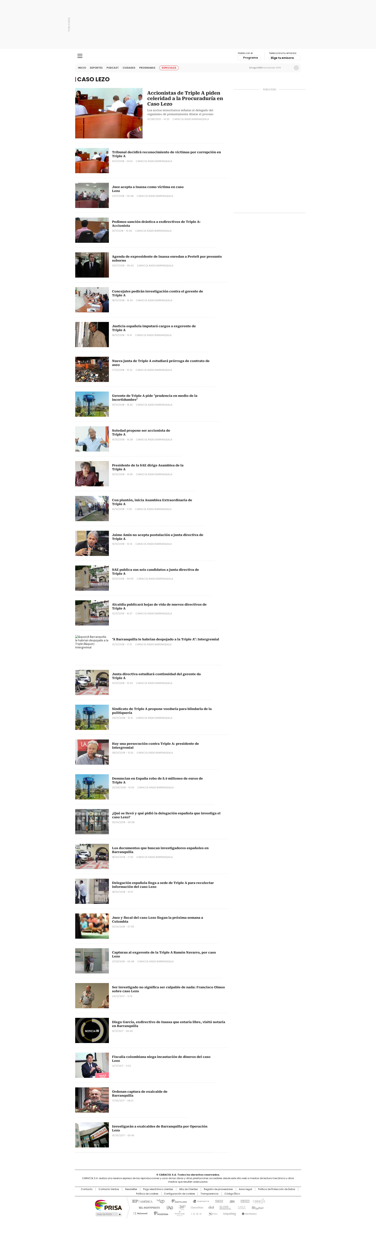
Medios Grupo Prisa (108, 1214)
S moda (212, 1212)
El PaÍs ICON (195, 1212)
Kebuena (257, 1207)
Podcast (113, 67)
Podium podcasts (178, 1212)
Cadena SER (218, 1201)
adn (244, 1201)
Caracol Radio (188, 56)
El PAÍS (142, 1201)
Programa (250, 58)
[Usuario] (296, 67)
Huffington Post (147, 1207)
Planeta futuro (240, 1207)
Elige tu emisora (282, 58)
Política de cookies (147, 1193)
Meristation (248, 1212)
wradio (180, 1207)
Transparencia (209, 1193)
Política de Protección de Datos (276, 1189)
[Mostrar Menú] (80, 55)
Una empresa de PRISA (108, 1204)
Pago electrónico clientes (158, 1189)
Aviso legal (245, 1189)
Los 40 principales (159, 1201)
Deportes (96, 67)
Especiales (169, 67)
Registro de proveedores (218, 1189)
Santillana (177, 1201)
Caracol (259, 1201)
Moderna (160, 1212)
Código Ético (232, 1193)
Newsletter (288, 67)
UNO (168, 1207)
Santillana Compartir (199, 1201)
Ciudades (129, 67)
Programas (147, 67)
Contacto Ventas (109, 1189)
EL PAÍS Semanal (224, 1207)
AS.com (231, 1201)
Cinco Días (195, 1207)
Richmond (140, 1212)
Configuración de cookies (179, 1193)
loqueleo (229, 1212)
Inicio (82, 67)
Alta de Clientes (188, 1189)
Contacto (86, 1189)
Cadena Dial (210, 1207)
